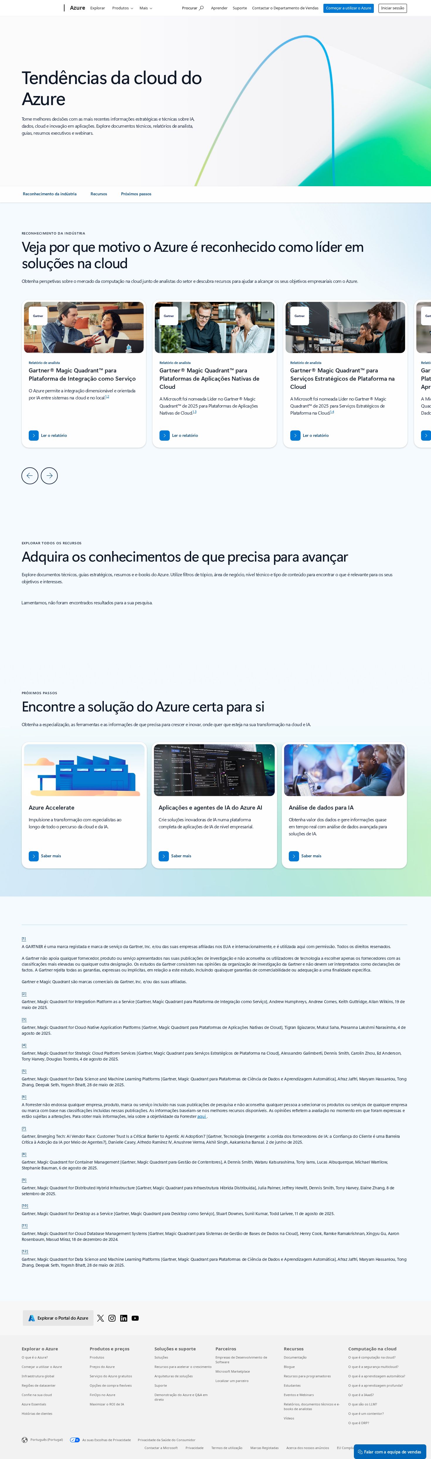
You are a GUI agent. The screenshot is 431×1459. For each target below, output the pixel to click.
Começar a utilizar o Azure (348, 8)
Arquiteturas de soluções (174, 1376)
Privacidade (194, 1448)
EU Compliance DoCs (353, 1448)
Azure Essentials (34, 1404)
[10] (25, 1205)
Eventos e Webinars (299, 1395)
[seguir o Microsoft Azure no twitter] (100, 1318)
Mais (144, 8)
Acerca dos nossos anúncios (307, 1448)
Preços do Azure (102, 1366)
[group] (215, 374)
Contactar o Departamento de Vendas (285, 8)
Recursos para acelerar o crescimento (183, 1366)
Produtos (120, 8)
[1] (24, 938)
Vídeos (289, 1418)
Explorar (97, 8)
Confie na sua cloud (37, 1395)
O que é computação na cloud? (372, 1357)
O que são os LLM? (362, 1404)
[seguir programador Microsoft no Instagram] (112, 1318)
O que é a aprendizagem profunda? (375, 1385)
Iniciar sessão (392, 8)
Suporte (240, 8)
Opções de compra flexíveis (111, 1385)
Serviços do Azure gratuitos (111, 1376)
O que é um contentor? (366, 1413)
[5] (24, 1070)
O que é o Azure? (35, 1357)
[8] (24, 1153)
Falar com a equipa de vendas (392, 1452)
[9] (24, 1179)
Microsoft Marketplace (233, 1371)
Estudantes (292, 1385)
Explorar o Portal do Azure (63, 1318)
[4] (24, 1044)
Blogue (289, 1366)
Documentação (295, 1357)
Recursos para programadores (307, 1376)
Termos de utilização (226, 1448)
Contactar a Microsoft (161, 1448)
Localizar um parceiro (232, 1380)
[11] (25, 1225)
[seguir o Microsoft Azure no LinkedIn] (123, 1318)
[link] (50, 196)
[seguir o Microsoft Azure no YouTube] (135, 1318)
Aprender (219, 8)
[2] (24, 993)
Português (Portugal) (46, 1439)
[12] (25, 1250)
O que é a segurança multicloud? (373, 1366)
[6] (24, 1096)
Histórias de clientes (37, 1413)
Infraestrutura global (38, 1376)
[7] (24, 1128)
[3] (24, 1019)
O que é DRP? (358, 1423)
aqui (202, 1116)
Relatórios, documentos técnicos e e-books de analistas (312, 1406)
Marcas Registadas (264, 1448)
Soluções (161, 1357)
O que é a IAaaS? (361, 1395)
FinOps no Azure (102, 1395)
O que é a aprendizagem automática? (376, 1376)
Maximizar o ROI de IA (107, 1404)
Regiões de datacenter (39, 1385)
